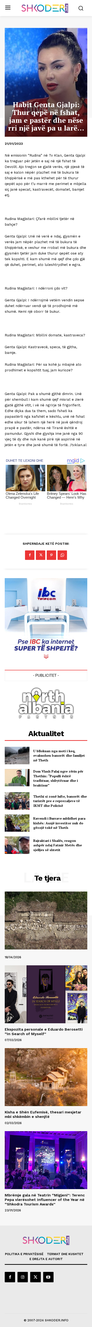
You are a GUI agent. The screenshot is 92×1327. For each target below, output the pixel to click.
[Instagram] (22, 1277)
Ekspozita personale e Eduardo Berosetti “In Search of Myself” (44, 1031)
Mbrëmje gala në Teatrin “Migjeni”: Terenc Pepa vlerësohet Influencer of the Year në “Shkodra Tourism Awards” (45, 1199)
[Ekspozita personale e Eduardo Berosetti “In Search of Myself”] (46, 994)
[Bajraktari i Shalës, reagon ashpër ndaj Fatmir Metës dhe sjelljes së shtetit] (17, 845)
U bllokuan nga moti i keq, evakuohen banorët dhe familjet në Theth (59, 755)
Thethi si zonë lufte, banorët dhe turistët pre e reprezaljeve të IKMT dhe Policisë (60, 801)
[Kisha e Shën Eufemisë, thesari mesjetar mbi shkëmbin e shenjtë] (46, 1077)
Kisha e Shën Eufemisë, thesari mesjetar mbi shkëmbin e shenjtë (43, 1114)
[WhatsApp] (62, 555)
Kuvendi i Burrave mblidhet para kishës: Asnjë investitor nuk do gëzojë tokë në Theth (59, 823)
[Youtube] (48, 1277)
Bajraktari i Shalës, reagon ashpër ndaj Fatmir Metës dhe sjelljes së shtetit (57, 845)
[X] (40, 555)
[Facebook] (29, 555)
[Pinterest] (51, 555)
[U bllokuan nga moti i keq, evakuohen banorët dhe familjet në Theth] (17, 755)
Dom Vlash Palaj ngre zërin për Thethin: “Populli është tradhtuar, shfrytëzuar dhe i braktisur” (58, 778)
